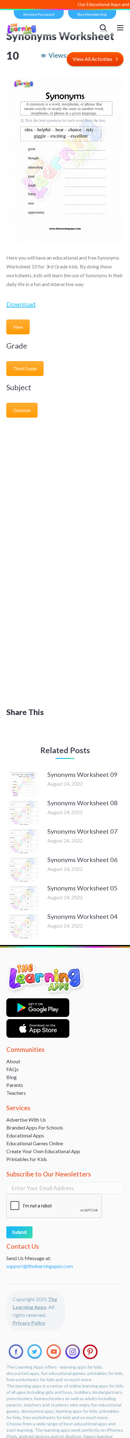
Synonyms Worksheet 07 (82, 831)
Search (104, 27)
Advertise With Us (26, 1120)
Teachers (16, 1093)
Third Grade (25, 368)
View (18, 327)
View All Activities (92, 59)
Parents (14, 1085)
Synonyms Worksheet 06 (82, 859)
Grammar (22, 410)
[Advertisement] (65, 489)
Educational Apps (25, 1135)
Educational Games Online (34, 1143)
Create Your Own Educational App (43, 1151)
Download (21, 304)
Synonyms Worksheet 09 (82, 774)
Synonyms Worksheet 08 (82, 803)
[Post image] (23, 784)
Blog (11, 1077)
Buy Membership (92, 14)
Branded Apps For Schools (34, 1127)
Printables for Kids (26, 1159)
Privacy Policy (29, 1323)
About (13, 1061)
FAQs (12, 1069)
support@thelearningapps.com (39, 1266)
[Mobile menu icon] (120, 28)
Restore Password (38, 14)
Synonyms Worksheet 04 (82, 916)
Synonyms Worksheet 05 (82, 888)
